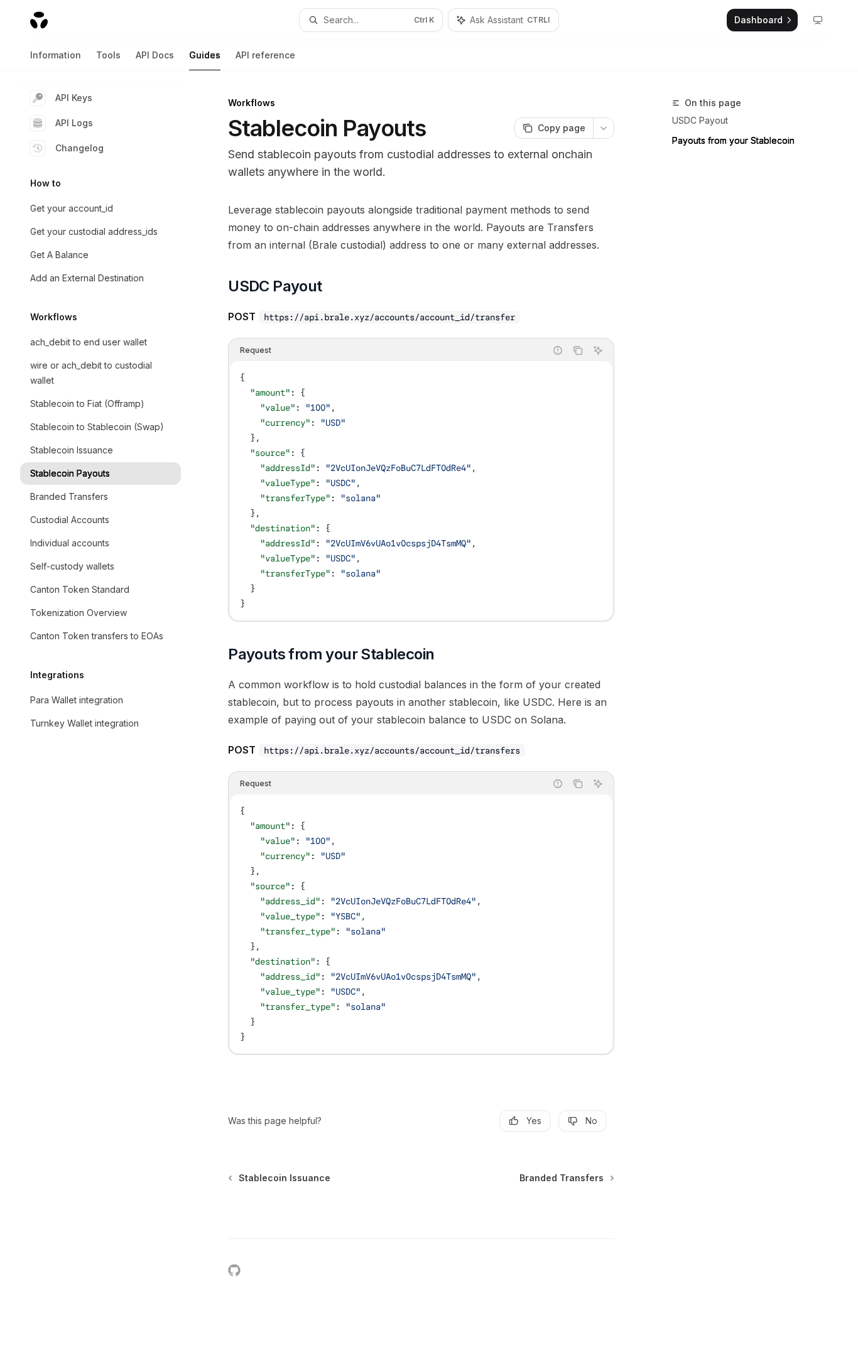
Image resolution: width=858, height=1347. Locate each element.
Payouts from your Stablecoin (733, 140)
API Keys (73, 97)
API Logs (74, 122)
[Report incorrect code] (558, 350)
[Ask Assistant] (598, 350)
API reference (265, 55)
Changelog (79, 148)
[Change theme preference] (818, 20)
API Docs (155, 55)
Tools (108, 55)
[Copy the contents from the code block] (578, 350)
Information (55, 55)
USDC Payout (700, 120)
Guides (204, 55)
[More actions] (603, 128)
